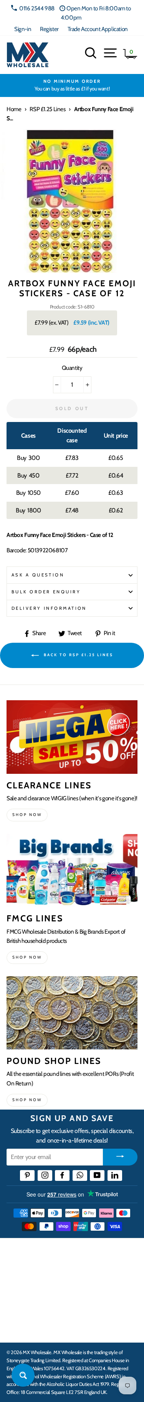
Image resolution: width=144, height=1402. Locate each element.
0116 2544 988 (37, 8)
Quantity (72, 367)
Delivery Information (49, 608)
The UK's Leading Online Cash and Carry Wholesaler (65, 1254)
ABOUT (17, 1304)
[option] (72, 85)
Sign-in (22, 29)
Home (14, 109)
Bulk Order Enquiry (46, 591)
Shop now (27, 814)
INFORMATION (28, 1281)
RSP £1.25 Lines (47, 109)
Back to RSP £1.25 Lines (77, 654)
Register (49, 29)
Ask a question (38, 575)
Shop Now (27, 1099)
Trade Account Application (98, 29)
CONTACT (21, 1328)
